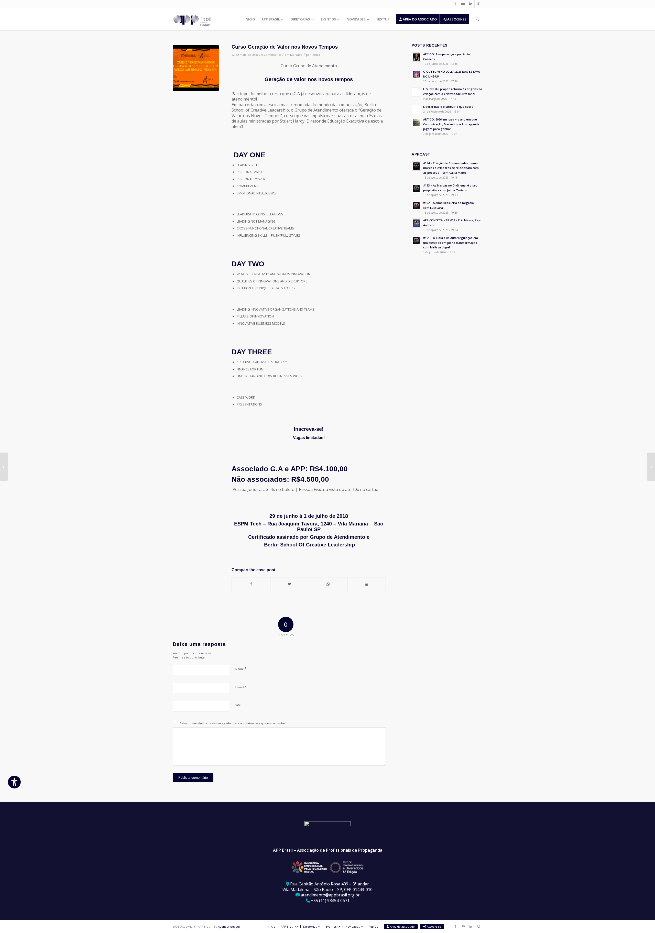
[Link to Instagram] (478, 4)
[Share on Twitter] (289, 584)
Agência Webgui (229, 926)
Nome (240, 668)
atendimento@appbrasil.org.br (330, 895)
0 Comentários (271, 55)
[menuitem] (249, 19)
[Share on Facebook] (251, 584)
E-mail (241, 687)
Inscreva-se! (309, 429)
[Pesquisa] (477, 19)
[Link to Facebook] (455, 4)
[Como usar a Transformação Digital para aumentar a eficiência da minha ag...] (4, 467)
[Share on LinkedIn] (366, 584)
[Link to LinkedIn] (470, 4)
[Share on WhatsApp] (328, 584)
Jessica (316, 55)
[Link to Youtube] (463, 4)
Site (238, 705)
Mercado (296, 55)
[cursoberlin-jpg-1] (196, 68)
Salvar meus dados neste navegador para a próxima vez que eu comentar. (233, 723)
